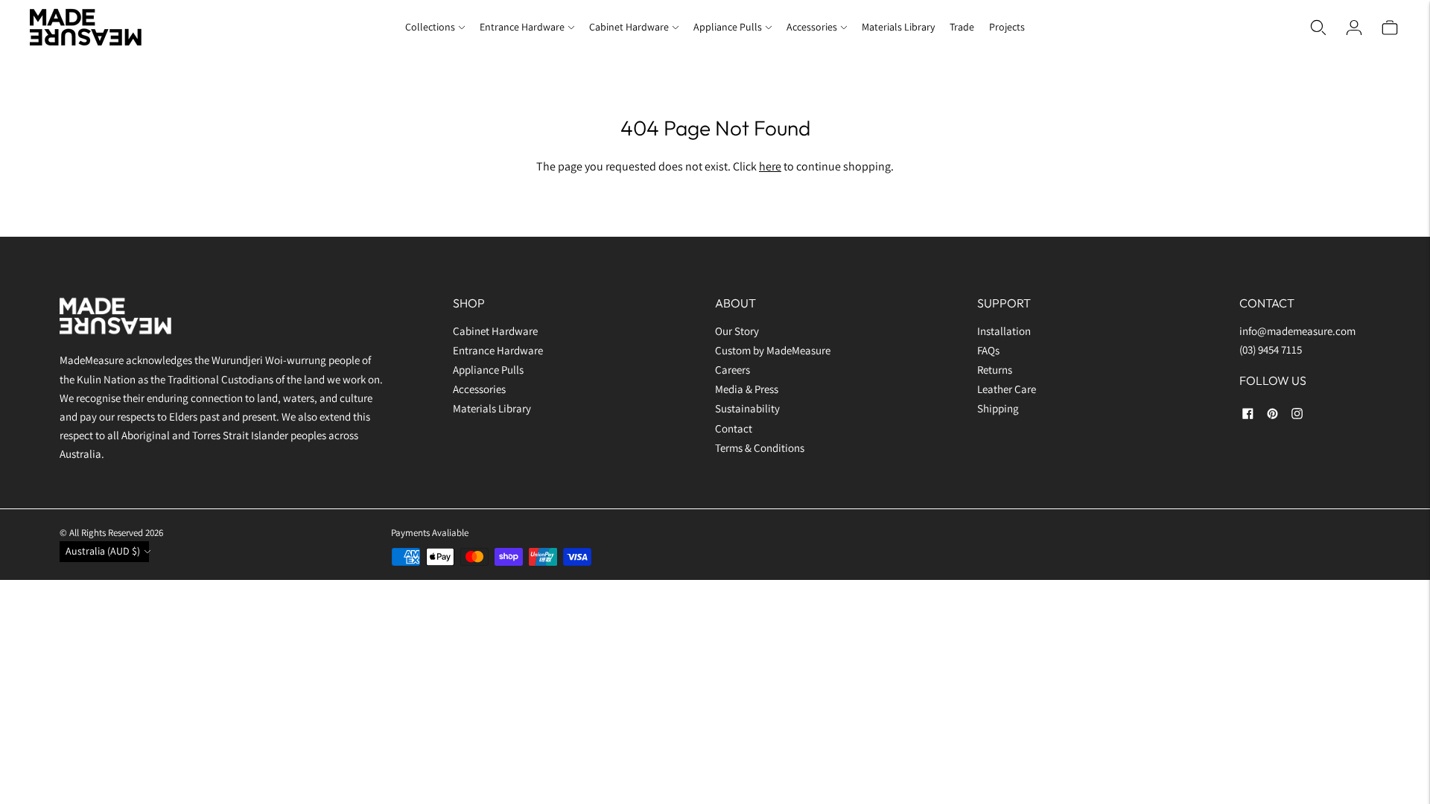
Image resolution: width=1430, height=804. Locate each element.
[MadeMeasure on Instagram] (1297, 415)
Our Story (737, 331)
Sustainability (747, 408)
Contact (733, 428)
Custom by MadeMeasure (774, 350)
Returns (994, 370)
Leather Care (1006, 389)
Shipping (998, 408)
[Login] (1354, 27)
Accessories (811, 27)
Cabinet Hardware (629, 27)
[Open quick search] (1318, 27)
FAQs (988, 350)
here (770, 166)
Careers (732, 370)
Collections (430, 27)
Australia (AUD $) (103, 551)
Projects (1007, 27)
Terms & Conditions (759, 448)
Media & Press (746, 389)
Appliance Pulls (727, 27)
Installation (1004, 331)
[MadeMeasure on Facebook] (1247, 415)
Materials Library (898, 27)
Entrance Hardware (522, 27)
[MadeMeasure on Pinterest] (1272, 415)
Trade (962, 27)
